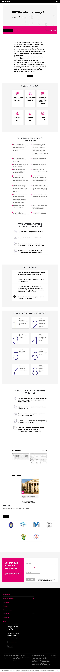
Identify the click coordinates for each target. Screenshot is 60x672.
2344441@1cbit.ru (12, 635)
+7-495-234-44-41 (13, 633)
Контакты (6, 617)
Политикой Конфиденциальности (45, 580)
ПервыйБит (53, 656)
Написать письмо (13, 641)
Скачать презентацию (52, 30)
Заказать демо (18, 30)
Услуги (5, 606)
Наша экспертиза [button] (8, 598)
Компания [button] (6, 613)
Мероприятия (7, 610)
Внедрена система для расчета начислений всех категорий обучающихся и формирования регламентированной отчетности (29, 502)
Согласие (42, 577)
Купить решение (8, 30)
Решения (6, 602)
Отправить (30, 579)
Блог (4, 621)
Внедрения (6, 594)
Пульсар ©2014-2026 (6, 657)
